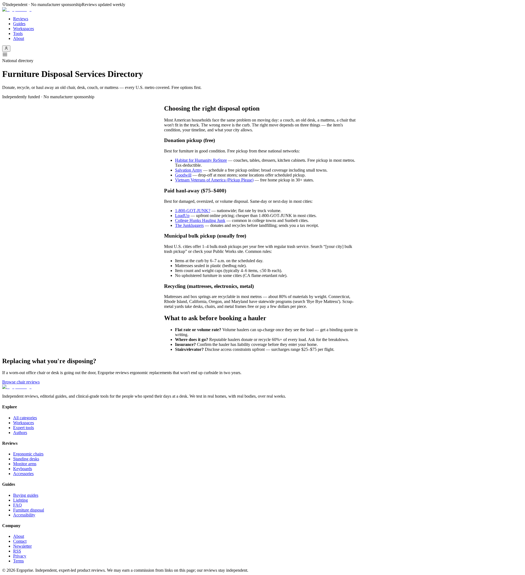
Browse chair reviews (21, 382)
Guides (19, 23)
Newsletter (22, 546)
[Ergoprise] (16, 9)
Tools (18, 33)
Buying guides (25, 495)
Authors (20, 432)
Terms (18, 561)
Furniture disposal (28, 510)
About (18, 38)
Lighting (20, 500)
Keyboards (22, 468)
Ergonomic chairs (28, 454)
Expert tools (23, 427)
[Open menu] (262, 55)
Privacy (19, 556)
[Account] (6, 48)
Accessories (23, 473)
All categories (25, 417)
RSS (17, 551)
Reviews (20, 18)
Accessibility (24, 515)
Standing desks (26, 458)
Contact (20, 541)
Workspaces (23, 28)
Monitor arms (24, 463)
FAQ (17, 505)
